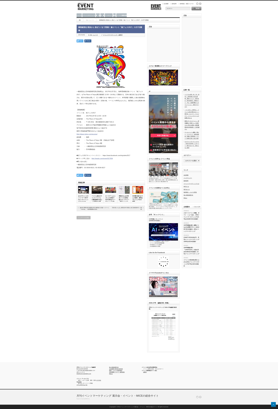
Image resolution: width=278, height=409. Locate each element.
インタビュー (109, 15)
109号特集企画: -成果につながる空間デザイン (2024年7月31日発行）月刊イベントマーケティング (191, 228)
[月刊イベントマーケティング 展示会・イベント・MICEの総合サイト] (85, 9)
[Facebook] (200, 397)
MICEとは (186, 186)
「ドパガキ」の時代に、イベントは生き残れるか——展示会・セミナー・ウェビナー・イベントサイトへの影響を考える (192, 114)
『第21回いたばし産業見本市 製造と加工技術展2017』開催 (126, 208)
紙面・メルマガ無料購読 (115, 370)
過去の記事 (197, 206)
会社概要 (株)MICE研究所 (116, 369)
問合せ (185, 198)
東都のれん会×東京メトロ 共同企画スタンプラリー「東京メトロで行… (124, 199)
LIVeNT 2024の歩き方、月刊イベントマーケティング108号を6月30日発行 (191, 239)
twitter (197, 4)
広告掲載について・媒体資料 (117, 372)
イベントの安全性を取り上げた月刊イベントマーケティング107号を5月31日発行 (191, 263)
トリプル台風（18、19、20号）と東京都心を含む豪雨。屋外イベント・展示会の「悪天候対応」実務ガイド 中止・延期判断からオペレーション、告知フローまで (192, 100)
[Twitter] (197, 397)
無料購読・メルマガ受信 (190, 192)
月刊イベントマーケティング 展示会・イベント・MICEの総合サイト (118, 395)
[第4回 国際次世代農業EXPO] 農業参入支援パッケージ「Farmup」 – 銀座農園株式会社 (94, 208)
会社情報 (186, 175)
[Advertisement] (164, 45)
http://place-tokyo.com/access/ (87, 134)
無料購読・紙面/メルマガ (186, 3)
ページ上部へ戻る (273, 404)
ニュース (79, 15)
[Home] (80, 20)
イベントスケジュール (88, 15)
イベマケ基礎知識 (121, 15)
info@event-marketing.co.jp (84, 373)
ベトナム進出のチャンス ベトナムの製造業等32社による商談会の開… (97, 198)
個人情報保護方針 (188, 195)
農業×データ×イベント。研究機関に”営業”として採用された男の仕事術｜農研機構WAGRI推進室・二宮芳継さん (192, 125)
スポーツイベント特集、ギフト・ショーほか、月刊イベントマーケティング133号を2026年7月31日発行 (191, 216)
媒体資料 (174, 3)
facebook (200, 4)
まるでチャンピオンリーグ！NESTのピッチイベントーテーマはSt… (83, 198)
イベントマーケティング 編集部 (112, 35)
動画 (114, 15)
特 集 (102, 15)
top (91, 35)
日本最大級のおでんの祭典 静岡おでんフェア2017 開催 (137, 198)
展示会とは (187, 189)
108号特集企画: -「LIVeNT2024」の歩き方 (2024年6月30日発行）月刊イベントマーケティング (191, 250)
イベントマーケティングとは (191, 183)
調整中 (145, 372)
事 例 (98, 15)
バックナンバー (188, 178)
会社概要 (166, 3)
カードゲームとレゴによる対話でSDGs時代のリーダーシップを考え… (110, 199)
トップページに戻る (83, 217)
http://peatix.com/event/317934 (102, 158)
